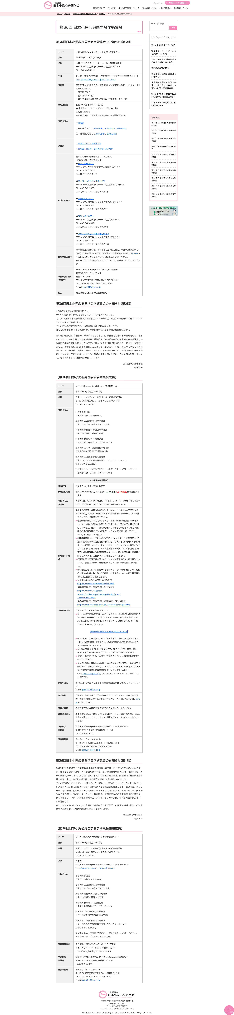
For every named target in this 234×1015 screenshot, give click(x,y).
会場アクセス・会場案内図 (89, 143)
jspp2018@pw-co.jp (92, 287)
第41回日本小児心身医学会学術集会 (163, 124)
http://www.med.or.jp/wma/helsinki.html (95, 583)
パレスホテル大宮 (86, 163)
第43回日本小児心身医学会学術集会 (163, 131)
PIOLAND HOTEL (85, 216)
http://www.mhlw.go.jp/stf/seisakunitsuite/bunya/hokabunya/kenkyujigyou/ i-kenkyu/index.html (98, 594)
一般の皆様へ (165, 8)
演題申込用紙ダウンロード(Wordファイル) (108, 631)
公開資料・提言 (149, 8)
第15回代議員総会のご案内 (163, 45)
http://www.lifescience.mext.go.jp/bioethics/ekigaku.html (103, 604)
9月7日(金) (98, 128)
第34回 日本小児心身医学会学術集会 (163, 195)
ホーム (59, 14)
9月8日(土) (110, 128)
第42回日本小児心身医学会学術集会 (163, 139)
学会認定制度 (124, 8)
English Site (158, 3)
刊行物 (136, 8)
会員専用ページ (181, 8)
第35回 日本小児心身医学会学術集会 (163, 187)
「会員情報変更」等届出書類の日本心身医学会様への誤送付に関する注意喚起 (163, 85)
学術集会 (102, 14)
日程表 (81, 123)
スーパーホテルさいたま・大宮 (91, 181)
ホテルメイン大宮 (86, 198)
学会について (99, 8)
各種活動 (112, 8)
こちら (135, 253)
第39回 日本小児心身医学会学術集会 (163, 155)
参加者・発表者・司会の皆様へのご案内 (95, 149)
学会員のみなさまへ (160, 68)
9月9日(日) (121, 128)
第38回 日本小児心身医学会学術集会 (163, 163)
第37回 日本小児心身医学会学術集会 (163, 171)
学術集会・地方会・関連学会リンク (85, 14)
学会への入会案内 (177, 2)
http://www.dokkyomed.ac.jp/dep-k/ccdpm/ (95, 79)
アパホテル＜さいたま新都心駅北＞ (93, 233)
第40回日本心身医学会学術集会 (163, 147)
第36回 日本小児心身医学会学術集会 (163, 179)
